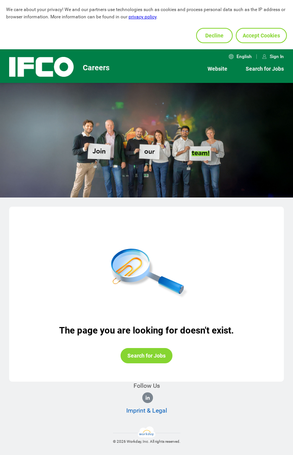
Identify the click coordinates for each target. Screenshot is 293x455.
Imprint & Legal (146, 410)
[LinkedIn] (147, 397)
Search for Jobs (265, 69)
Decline (214, 35)
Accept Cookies (261, 35)
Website (217, 69)
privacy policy (142, 16)
